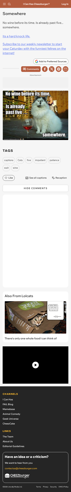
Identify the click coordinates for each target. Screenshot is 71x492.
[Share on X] (51, 69)
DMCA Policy (63, 487)
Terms (38, 487)
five (29, 160)
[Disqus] (35, 242)
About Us (8, 441)
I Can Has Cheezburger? (36, 3)
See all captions (38, 177)
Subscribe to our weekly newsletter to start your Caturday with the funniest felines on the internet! (34, 48)
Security (53, 487)
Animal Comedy (11, 413)
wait (6, 167)
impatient (40, 160)
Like (10, 177)
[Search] (9, 4)
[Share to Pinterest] (58, 69)
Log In (65, 3)
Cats (20, 160)
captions (8, 160)
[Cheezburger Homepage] (35, 476)
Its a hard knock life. (16, 36)
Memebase (9, 409)
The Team (8, 436)
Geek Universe (10, 418)
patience (54, 160)
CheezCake (9, 423)
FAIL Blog (8, 404)
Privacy (45, 487)
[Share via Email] (65, 69)
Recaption (61, 177)
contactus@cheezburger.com (21, 468)
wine (15, 167)
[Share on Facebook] (45, 69)
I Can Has (8, 399)
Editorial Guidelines (13, 446)
